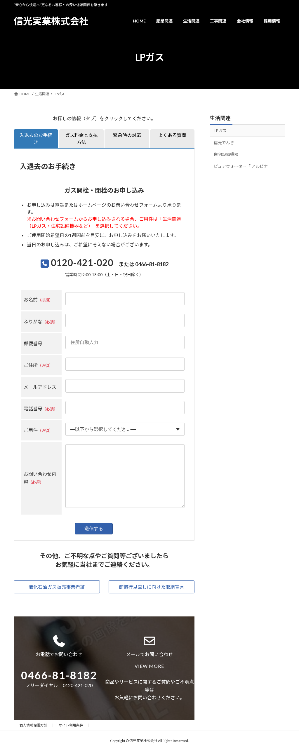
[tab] (36, 138)
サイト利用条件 (71, 725)
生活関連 (220, 118)
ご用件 (38, 430)
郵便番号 (33, 343)
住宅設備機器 (226, 154)
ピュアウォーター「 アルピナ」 (243, 166)
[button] (57, 586)
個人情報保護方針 (33, 725)
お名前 (38, 299)
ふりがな (41, 321)
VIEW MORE (149, 666)
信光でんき (224, 142)
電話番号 (41, 408)
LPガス (220, 130)
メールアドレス (40, 387)
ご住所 (38, 365)
